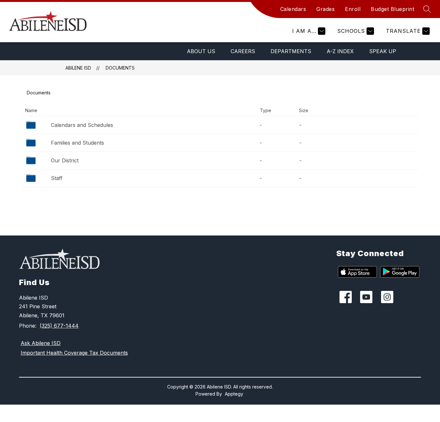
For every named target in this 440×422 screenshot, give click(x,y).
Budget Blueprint (392, 9)
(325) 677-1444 (59, 325)
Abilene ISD (78, 68)
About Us (201, 51)
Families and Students (77, 142)
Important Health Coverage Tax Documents (74, 353)
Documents (120, 68)
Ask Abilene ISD (41, 343)
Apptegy (234, 394)
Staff (56, 178)
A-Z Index (340, 51)
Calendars (293, 9)
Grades (325, 9)
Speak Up (382, 51)
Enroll (352, 9)
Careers (243, 51)
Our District (65, 160)
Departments (291, 51)
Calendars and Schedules (82, 125)
